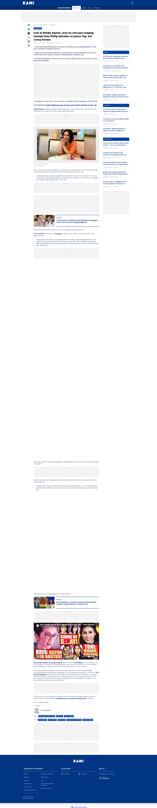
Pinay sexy (61, 720)
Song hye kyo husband (74, 720)
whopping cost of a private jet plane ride (71, 698)
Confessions (106, 148)
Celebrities (76, 8)
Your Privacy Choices (80, 807)
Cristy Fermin (39, 109)
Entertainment (64, 8)
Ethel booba (52, 720)
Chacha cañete (87, 720)
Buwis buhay (42, 720)
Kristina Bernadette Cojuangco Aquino (48, 662)
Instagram (59, 234)
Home (35, 25)
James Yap (59, 716)
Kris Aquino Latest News (46, 716)
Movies (84, 8)
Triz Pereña (51, 43)
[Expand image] (97, 128)
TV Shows (97, 8)
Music (90, 8)
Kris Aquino (78, 662)
